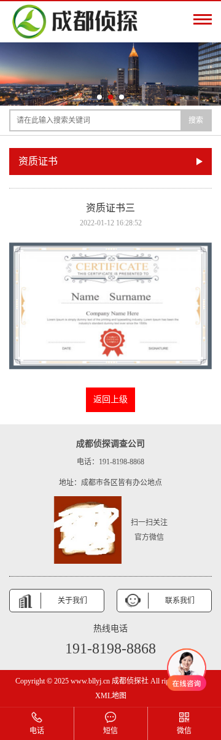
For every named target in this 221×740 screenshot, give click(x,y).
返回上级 (110, 399)
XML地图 (110, 695)
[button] (99, 97)
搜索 (195, 120)
